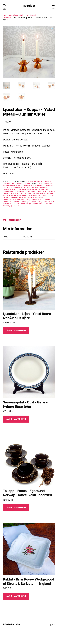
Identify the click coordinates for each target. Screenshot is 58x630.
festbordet (43, 187)
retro (21, 197)
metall (5, 197)
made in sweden (34, 195)
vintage (6, 203)
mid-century (13, 197)
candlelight (49, 185)
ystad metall (16, 205)
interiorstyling (14, 193)
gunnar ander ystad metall (26, 189)
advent (18, 185)
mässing (45, 195)
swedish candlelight (22, 201)
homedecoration (9, 191)
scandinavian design (23, 199)
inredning (31, 191)
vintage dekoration (17, 203)
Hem (5, 15)
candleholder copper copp (33, 185)
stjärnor (41, 199)
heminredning (43, 189)
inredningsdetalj (42, 191)
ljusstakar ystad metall (36, 193)
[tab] (12, 220)
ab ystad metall (9, 185)
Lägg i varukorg (16, 330)
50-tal (39, 183)
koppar (23, 193)
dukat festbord (32, 187)
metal (51, 195)
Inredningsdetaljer (16, 15)
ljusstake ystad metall (17, 195)
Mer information (12, 219)
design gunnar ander (17, 187)
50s (51, 183)
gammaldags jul (9, 189)
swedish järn (49, 201)
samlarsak (28, 197)
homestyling (21, 191)
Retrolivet (29, 5)
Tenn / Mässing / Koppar (20, 183)
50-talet (46, 183)
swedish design (36, 201)
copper (5, 187)
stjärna (34, 199)
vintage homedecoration (35, 203)
